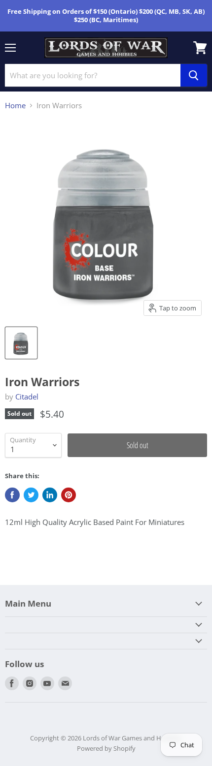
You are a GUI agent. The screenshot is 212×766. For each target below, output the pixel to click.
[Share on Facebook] (12, 495)
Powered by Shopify (106, 748)
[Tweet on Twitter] (31, 495)
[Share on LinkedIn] (49, 495)
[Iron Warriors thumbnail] (21, 343)
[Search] (193, 75)
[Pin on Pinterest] (68, 495)
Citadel (26, 396)
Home (15, 105)
